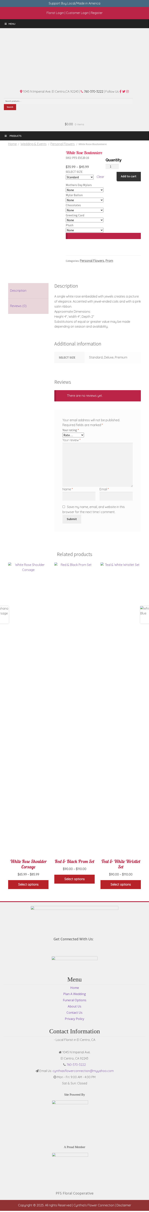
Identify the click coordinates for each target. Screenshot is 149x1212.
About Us (74, 1006)
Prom (109, 261)
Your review (71, 440)
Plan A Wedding (74, 994)
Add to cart (128, 176)
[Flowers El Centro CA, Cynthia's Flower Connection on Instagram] (76, 948)
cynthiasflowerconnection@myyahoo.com (83, 1071)
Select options (28, 884)
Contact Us (74, 1012)
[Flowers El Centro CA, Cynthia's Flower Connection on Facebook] (73, 948)
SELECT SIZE (74, 172)
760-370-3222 (93, 91)
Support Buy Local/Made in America (74, 3)
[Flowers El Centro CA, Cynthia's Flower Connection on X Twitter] (74, 948)
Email (104, 489)
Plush (69, 225)
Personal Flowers (62, 144)
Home (12, 144)
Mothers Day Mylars (79, 185)
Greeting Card (75, 215)
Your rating (70, 430)
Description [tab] (18, 290)
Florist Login (55, 13)
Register (97, 13)
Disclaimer (123, 1205)
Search (10, 107)
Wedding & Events (34, 144)
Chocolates (73, 205)
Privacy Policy (74, 1019)
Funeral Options (74, 1000)
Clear (100, 177)
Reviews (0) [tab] (18, 306)
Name (67, 489)
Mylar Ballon (74, 195)
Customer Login (77, 13)
